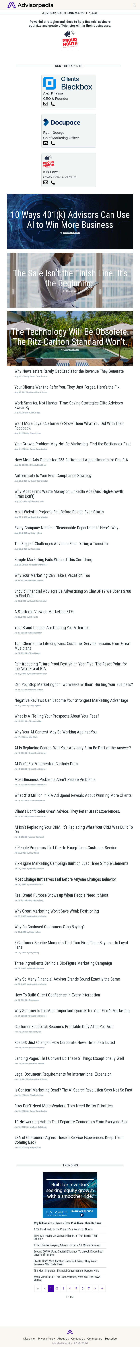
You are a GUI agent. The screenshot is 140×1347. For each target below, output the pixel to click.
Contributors (94, 1338)
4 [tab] (78, 51)
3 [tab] (73, 51)
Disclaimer (29, 1338)
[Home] (30, 5)
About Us (63, 1338)
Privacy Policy (46, 1338)
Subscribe (111, 1338)
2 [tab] (67, 51)
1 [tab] (62, 51)
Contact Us (78, 1338)
